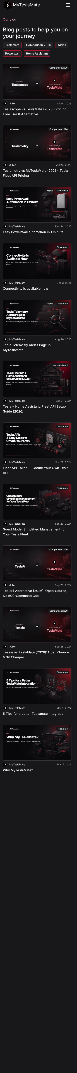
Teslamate (12, 45)
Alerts (62, 45)
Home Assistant (37, 53)
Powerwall (12, 53)
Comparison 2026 (38, 45)
